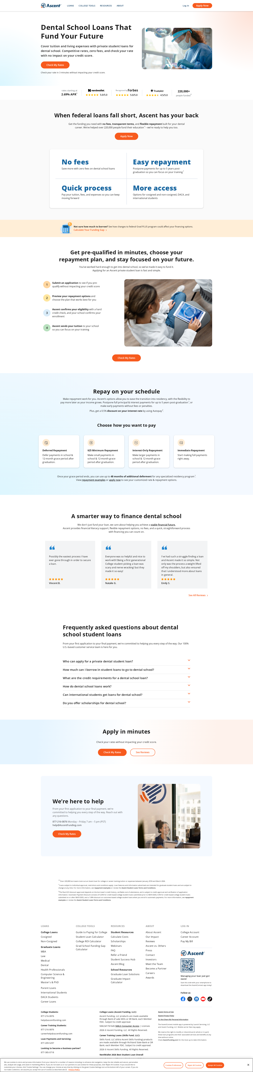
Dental (44, 965)
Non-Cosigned (49, 941)
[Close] (248, 1065)
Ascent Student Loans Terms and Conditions (138, 888)
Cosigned (46, 936)
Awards (150, 977)
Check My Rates (55, 65)
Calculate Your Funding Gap (89, 229)
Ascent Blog (117, 964)
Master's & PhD (50, 982)
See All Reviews (197, 595)
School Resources (121, 969)
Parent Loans (48, 988)
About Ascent (153, 932)
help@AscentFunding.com (67, 825)
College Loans (49, 932)
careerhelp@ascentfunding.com (56, 1033)
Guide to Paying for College (91, 932)
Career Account (190, 936)
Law (43, 956)
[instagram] (189, 999)
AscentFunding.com (170, 1040)
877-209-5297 (47, 1043)
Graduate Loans (50, 947)
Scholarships (118, 941)
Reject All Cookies (194, 1065)
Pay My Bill (187, 941)
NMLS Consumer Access (127, 1026)
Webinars (116, 945)
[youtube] (203, 999)
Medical (45, 960)
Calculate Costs (120, 936)
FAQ (113, 950)
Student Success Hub (123, 959)
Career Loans (48, 1001)
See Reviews (142, 752)
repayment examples (93, 480)
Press (149, 950)
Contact (150, 955)
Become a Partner (156, 968)
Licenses (146, 1026)
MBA (43, 951)
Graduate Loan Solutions (125, 974)
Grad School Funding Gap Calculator (90, 947)
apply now (115, 480)
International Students (54, 992)
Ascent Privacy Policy (166, 1015)
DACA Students (49, 997)
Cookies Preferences (173, 1065)
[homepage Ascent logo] (51, 5)
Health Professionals (53, 969)
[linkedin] (196, 999)
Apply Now (202, 5)
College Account (190, 932)
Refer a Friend (119, 955)
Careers (150, 973)
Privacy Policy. (74, 1069)
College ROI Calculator (88, 941)
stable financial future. (163, 524)
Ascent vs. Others (156, 945)
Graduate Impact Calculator (120, 980)
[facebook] (183, 999)
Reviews (150, 941)
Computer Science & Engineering (52, 976)
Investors (151, 959)
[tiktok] (209, 999)
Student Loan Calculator (90, 936)
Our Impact (152, 936)
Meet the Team (154, 964)
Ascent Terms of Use (166, 1012)
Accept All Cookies (215, 1065)
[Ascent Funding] (193, 953)
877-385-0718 (47, 1052)
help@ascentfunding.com (53, 1020)
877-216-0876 (60, 821)
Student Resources (122, 932)
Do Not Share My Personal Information (173, 1019)
